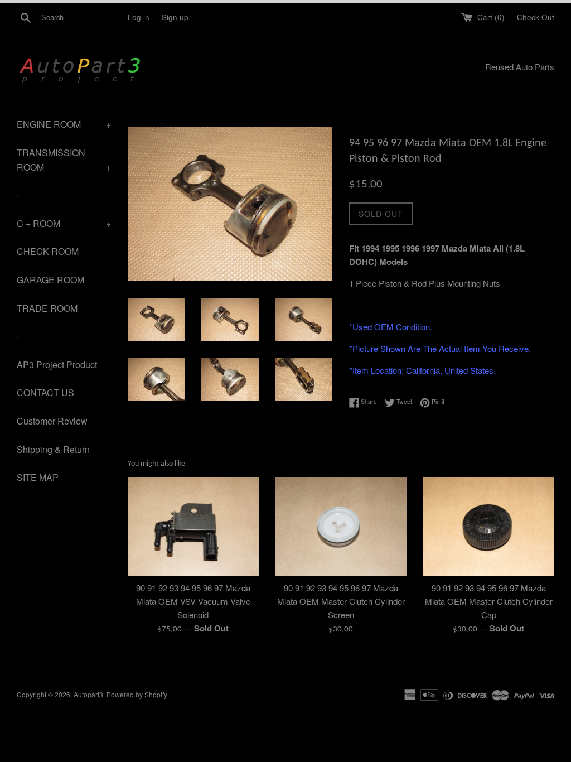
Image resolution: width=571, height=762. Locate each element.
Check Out (535, 17)
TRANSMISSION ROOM (64, 159)
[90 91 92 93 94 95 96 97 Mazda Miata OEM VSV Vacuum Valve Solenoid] (193, 526)
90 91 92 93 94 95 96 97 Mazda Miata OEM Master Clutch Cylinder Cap (489, 601)
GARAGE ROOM (50, 279)
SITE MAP (38, 477)
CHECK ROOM (48, 251)
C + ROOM (64, 223)
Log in (138, 17)
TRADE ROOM (47, 308)
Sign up (175, 17)
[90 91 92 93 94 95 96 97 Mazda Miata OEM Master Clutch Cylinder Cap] (488, 526)
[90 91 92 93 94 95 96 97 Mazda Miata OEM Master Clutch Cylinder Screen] (341, 526)
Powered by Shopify (137, 694)
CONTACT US (45, 392)
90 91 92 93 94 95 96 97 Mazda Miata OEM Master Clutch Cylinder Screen (341, 601)
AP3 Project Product (57, 364)
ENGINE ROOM (64, 124)
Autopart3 (88, 694)
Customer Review (52, 420)
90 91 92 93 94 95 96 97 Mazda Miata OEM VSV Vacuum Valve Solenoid (193, 601)
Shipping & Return (53, 449)
